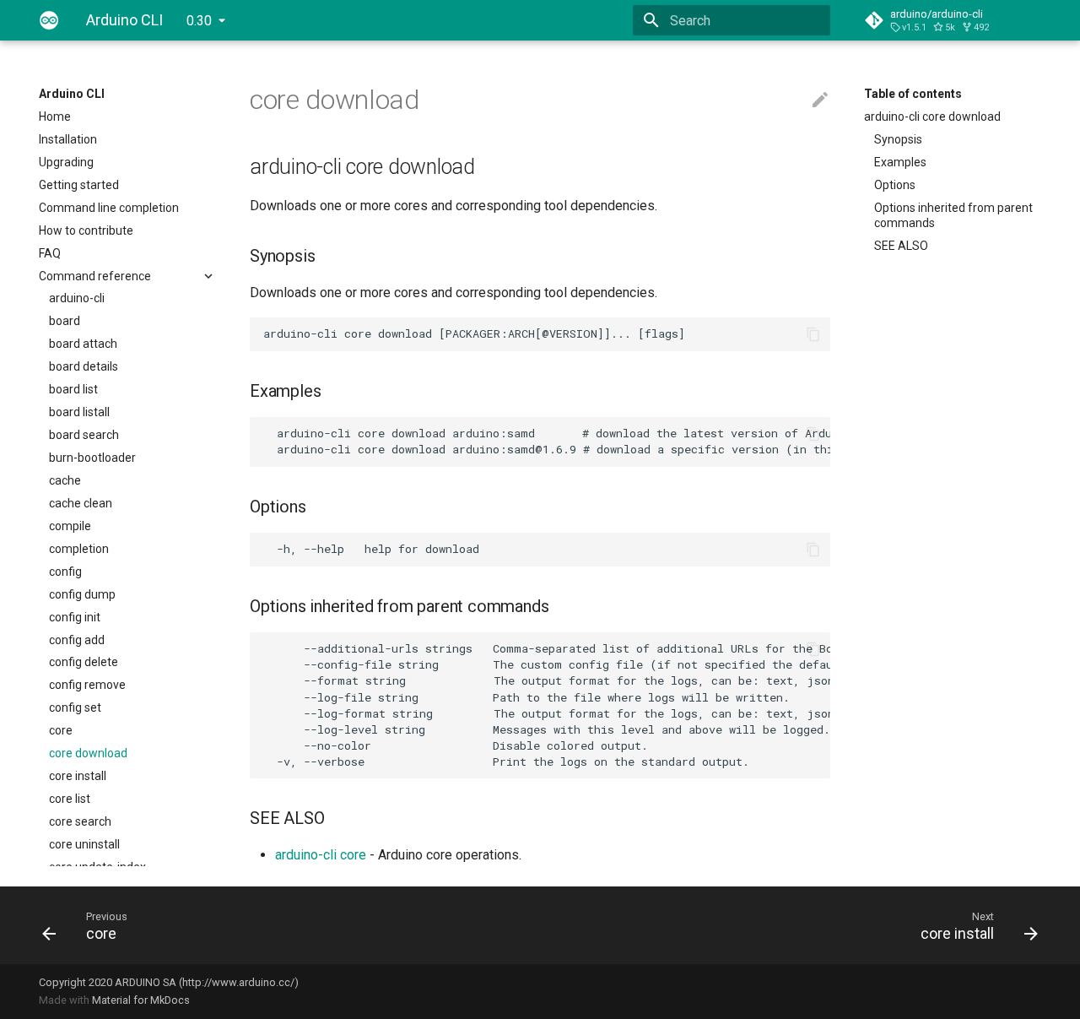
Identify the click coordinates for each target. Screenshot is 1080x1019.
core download (88, 753)
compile (70, 526)
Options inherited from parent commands (953, 215)
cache (65, 480)
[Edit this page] (820, 100)
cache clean (80, 503)
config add (77, 640)
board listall (79, 412)
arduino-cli (77, 298)
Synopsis (898, 139)
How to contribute (86, 230)
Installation (68, 139)
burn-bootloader (92, 457)
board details (83, 366)
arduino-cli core (320, 855)
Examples (900, 162)
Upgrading (66, 162)
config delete (83, 662)
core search (80, 821)
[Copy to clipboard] (813, 334)
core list (69, 798)
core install (77, 776)
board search (84, 435)
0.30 (199, 21)
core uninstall (84, 844)
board (64, 321)
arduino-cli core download (932, 116)
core (61, 730)
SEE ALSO (901, 245)
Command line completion (109, 207)
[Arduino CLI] (49, 20)
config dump (82, 594)
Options (894, 185)
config (65, 571)
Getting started (79, 185)
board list (73, 389)
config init (74, 617)
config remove (87, 684)
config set (75, 707)
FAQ (50, 253)
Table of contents (913, 93)
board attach (83, 343)
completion (79, 549)
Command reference (95, 276)
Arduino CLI (72, 93)
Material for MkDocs (141, 1000)
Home (55, 116)
